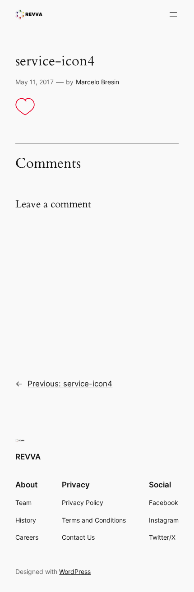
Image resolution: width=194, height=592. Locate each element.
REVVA (28, 456)
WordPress (75, 571)
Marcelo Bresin (97, 82)
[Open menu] (173, 14)
